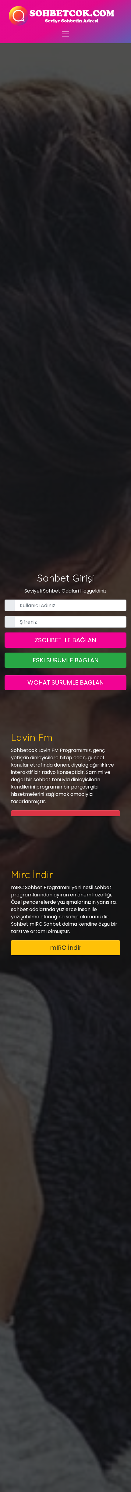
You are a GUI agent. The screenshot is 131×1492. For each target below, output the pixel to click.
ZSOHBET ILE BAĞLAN (65, 640)
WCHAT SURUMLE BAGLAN (65, 682)
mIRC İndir (65, 947)
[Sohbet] (62, 16)
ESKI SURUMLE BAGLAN (66, 660)
